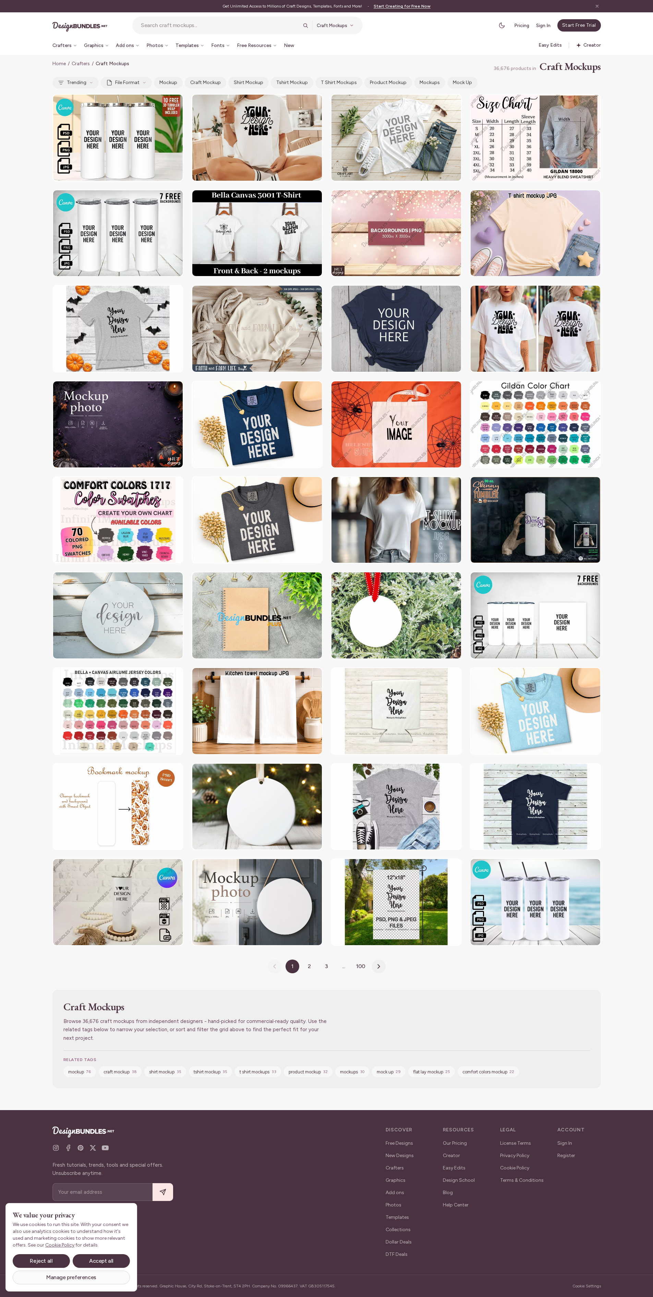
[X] (92, 1147)
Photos (393, 1205)
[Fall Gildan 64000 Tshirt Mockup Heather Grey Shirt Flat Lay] (396, 807)
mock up (462, 82)
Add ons (395, 1192)
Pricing (521, 25)
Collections (398, 1230)
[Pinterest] (80, 1147)
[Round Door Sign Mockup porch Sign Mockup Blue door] (257, 902)
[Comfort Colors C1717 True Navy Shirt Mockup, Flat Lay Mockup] (257, 424)
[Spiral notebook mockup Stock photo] (257, 615)
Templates (397, 1217)
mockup (168, 82)
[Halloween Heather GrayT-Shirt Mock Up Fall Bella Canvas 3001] (118, 329)
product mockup (388, 82)
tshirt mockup (292, 82)
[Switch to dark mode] (501, 25)
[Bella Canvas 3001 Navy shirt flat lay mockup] (396, 329)
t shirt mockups (339, 82)
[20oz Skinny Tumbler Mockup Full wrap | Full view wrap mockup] (535, 615)
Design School (459, 1180)
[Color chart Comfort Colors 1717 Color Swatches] (118, 520)
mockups (430, 82)
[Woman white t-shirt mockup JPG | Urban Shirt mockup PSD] (396, 520)
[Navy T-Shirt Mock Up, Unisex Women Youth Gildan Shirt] (535, 807)
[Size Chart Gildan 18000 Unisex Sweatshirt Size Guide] (535, 138)
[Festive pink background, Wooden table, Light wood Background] (396, 233)
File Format (127, 82)
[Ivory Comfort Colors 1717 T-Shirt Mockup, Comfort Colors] (257, 138)
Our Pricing (455, 1143)
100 (361, 966)
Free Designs (399, 1143)
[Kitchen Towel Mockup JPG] (257, 711)
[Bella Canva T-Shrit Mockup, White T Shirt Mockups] (396, 138)
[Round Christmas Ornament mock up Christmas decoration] (396, 615)
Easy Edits (454, 1168)
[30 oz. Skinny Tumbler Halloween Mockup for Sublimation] (535, 520)
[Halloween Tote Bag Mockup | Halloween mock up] (396, 424)
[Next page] (379, 966)
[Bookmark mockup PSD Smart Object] (118, 807)
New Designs (400, 1155)
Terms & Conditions (522, 1180)
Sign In (543, 25)
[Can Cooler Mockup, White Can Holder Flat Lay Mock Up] (396, 711)
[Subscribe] (163, 1192)
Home (59, 64)
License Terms (515, 1143)
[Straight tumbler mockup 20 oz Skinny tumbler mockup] (118, 902)
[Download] (159, 103)
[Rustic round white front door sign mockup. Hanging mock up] (118, 615)
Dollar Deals (399, 1242)
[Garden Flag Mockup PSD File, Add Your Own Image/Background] (396, 902)
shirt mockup (248, 82)
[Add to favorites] (174, 103)
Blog (448, 1192)
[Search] (305, 25)
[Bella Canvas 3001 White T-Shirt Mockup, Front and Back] (257, 233)
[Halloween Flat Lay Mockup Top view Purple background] (118, 424)
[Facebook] (68, 1147)
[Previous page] (274, 966)
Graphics (396, 1180)
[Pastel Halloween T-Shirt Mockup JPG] (535, 233)
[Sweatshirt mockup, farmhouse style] (257, 329)
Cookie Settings (586, 1286)
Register (566, 1155)
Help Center (456, 1205)
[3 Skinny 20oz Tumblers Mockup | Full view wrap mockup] (118, 233)
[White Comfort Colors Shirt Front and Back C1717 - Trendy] (535, 329)
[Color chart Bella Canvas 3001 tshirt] (118, 711)
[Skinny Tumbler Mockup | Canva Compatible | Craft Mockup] (118, 138)
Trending (76, 82)
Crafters (81, 64)
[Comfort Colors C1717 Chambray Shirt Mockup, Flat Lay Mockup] (535, 711)
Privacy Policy (514, 1155)
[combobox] (220, 25)
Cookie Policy (514, 1168)
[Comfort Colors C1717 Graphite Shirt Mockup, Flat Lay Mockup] (257, 520)
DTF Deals (397, 1254)
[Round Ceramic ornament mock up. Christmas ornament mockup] (257, 807)
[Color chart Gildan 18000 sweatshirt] (535, 424)
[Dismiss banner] (597, 6)
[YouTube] (105, 1147)
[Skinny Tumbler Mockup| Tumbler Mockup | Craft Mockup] (535, 902)
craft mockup (205, 82)
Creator (451, 1155)
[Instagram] (55, 1147)
